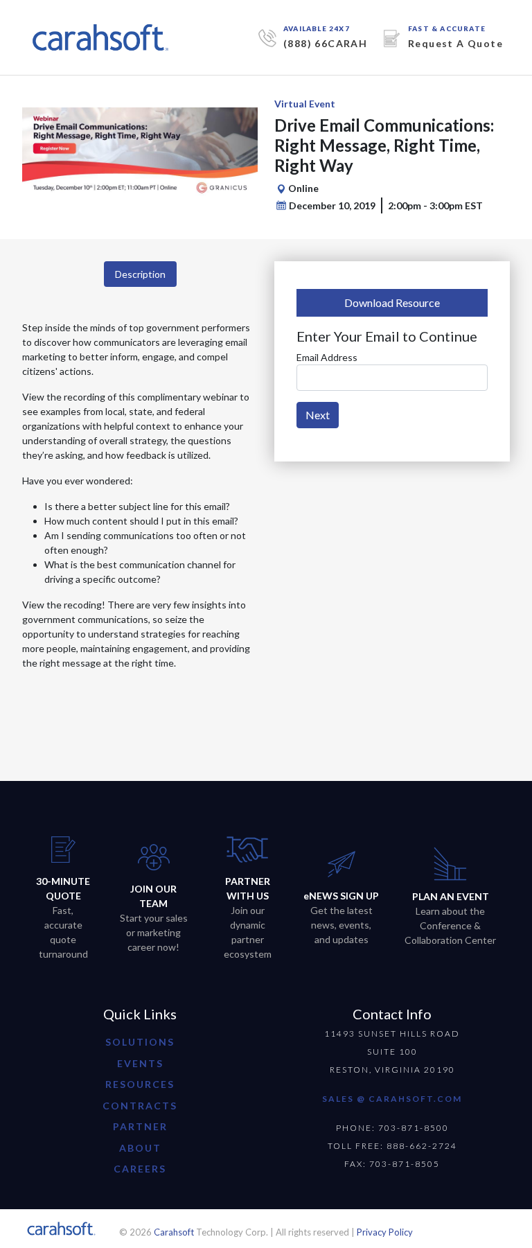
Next (317, 414)
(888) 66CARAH (325, 43)
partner (140, 1126)
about (140, 1148)
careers (140, 1169)
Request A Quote (455, 43)
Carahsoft (174, 1232)
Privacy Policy (385, 1232)
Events (140, 1063)
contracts (140, 1105)
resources (140, 1084)
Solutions (140, 1042)
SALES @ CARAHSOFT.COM (392, 1098)
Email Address (326, 357)
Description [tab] (140, 274)
